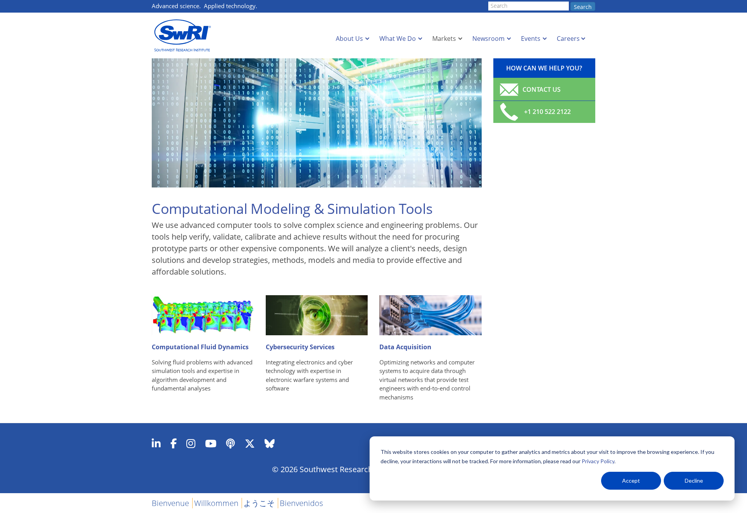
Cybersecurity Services (300, 347)
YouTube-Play (210, 443)
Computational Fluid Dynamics (200, 347)
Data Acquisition (405, 347)
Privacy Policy (598, 461)
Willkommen (216, 503)
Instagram (190, 443)
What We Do (397, 38)
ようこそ (259, 503)
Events (530, 38)
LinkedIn (156, 443)
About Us (349, 38)
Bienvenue (170, 503)
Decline (694, 480)
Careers (568, 38)
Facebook (173, 443)
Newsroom (488, 38)
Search (583, 7)
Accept (631, 480)
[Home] (185, 35)
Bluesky (270, 443)
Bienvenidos (301, 503)
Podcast (230, 443)
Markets (444, 38)
